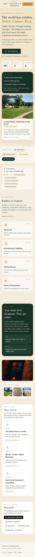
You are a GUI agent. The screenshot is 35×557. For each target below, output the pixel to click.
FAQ (15, 552)
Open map (11, 526)
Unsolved (25, 154)
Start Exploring (13, 51)
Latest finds (20, 150)
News (20, 552)
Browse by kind (10, 154)
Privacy (10, 552)
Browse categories (14, 521)
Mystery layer (25, 526)
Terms (4, 552)
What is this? (9, 159)
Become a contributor (15, 530)
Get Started (28, 4)
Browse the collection (15, 517)
